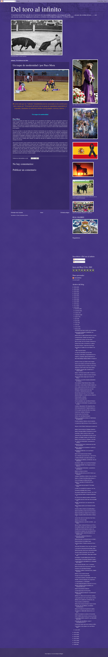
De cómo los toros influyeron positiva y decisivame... (85, 497)
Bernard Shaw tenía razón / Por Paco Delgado (84, 392)
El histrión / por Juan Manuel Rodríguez (83, 568)
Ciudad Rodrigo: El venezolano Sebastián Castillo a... (86, 559)
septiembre (77, 314)
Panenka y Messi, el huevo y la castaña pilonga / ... (85, 508)
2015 (75, 632)
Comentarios (77, 261)
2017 (75, 305)
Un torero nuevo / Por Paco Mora (82, 414)
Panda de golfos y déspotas (80, 396)
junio (76, 320)
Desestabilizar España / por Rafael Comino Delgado (85, 527)
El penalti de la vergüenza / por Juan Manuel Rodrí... (85, 531)
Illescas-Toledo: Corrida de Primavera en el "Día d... (85, 525)
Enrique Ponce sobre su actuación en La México (85, 343)
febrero (76, 328)
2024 (75, 291)
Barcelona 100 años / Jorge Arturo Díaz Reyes (84, 345)
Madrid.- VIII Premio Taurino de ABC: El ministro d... (85, 372)
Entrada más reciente (17, 212)
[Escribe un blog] (33, 158)
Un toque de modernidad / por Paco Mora (83, 352)
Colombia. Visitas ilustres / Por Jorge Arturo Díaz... (85, 406)
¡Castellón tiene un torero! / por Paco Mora (83, 339)
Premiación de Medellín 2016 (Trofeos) (83, 490)
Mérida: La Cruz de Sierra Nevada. (82, 573)
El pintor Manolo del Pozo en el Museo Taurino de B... (86, 365)
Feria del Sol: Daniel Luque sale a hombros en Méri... (85, 624)
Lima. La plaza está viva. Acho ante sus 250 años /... (85, 386)
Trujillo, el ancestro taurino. (80, 350)
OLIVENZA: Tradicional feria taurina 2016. (83, 390)
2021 (75, 297)
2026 (75, 287)
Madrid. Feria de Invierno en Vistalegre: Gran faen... (85, 439)
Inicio (41, 212)
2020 (75, 299)
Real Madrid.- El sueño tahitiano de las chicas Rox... (85, 557)
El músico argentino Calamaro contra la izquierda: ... (85, 421)
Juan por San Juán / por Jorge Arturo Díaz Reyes (85, 517)
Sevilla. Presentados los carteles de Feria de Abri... (85, 614)
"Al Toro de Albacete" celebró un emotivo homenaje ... (86, 374)
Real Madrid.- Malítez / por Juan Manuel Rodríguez (85, 462)
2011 (75, 640)
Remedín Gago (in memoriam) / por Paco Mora (84, 552)
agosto (76, 316)
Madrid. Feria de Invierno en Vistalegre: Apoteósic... (85, 429)
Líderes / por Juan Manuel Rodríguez (82, 416)
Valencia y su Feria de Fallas (81, 519)
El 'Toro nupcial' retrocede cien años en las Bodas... (85, 410)
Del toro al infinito (36, 8)
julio (76, 318)
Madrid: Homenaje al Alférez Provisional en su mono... (86, 431)
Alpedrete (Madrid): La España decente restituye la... (85, 394)
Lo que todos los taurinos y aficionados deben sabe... (86, 577)
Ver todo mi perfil (76, 279)
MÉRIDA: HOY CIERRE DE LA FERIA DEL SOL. (85, 599)
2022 (75, 295)
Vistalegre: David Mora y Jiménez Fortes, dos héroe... (86, 476)
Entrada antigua (65, 212)
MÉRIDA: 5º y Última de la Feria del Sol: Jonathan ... (85, 595)
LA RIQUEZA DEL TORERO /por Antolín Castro (84, 337)
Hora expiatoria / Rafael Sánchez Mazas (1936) (84, 382)
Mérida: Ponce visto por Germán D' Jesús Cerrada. (85, 603)
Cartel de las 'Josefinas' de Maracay (82, 412)
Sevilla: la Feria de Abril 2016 (81, 398)
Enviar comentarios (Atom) (22, 215)
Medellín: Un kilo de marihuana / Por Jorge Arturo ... (85, 579)
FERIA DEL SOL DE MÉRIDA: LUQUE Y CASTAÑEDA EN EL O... (83, 622)
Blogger (61, 653)
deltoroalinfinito (77, 277)
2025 (75, 289)
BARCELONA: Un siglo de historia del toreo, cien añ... (86, 335)
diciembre (77, 308)
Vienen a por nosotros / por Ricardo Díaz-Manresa (85, 363)
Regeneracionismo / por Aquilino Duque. (83, 541)
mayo (76, 322)
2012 (75, 638)
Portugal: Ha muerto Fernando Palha (82, 575)
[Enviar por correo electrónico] (31, 158)
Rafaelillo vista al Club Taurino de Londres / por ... (85, 529)
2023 (75, 293)
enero (76, 629)
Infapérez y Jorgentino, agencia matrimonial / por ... (85, 356)
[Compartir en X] (35, 158)
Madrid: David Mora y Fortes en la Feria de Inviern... (85, 510)
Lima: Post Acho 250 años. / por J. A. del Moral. (84, 564)
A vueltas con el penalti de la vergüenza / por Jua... (85, 488)
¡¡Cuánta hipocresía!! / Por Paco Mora (83, 590)
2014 (75, 634)
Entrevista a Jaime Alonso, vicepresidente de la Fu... (85, 354)
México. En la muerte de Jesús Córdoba (83, 453)
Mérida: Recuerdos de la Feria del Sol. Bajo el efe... (85, 566)
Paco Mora (16, 119)
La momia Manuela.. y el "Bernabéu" (82, 581)
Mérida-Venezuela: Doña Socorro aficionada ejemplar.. (86, 550)
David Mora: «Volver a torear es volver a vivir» (84, 433)
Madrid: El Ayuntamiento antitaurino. (82, 588)
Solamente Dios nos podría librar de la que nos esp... (86, 435)
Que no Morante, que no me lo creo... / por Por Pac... (86, 455)
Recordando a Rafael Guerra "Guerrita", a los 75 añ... (86, 492)
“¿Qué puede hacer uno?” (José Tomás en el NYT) (85, 597)
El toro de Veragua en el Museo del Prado (83, 480)
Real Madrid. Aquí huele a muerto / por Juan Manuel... (86, 330)
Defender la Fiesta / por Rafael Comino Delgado (84, 361)
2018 (75, 303)
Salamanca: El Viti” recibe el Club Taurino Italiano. (85, 367)
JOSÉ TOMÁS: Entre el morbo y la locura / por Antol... (86, 616)
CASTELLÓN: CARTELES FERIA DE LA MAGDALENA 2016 (83, 537)
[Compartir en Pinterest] (38, 158)
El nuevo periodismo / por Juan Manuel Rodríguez (85, 400)
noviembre (77, 310)
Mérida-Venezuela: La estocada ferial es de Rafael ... (85, 539)
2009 (75, 644)
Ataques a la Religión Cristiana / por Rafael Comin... (85, 437)
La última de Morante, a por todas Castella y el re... (85, 457)
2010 (75, 642)
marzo (76, 326)
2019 (75, 301)
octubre (76, 312)
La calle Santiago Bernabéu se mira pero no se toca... (86, 583)
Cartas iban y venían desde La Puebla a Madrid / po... (86, 384)
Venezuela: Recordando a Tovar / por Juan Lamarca (85, 546)
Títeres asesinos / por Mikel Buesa (82, 601)
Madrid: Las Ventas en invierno (81, 471)
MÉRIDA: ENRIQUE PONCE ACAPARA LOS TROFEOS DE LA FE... (84, 586)
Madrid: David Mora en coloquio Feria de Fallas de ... (85, 512)
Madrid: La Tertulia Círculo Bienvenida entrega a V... (85, 478)
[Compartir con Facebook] (36, 158)
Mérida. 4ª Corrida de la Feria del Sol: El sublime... (85, 608)
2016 (75, 307)
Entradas (76, 259)
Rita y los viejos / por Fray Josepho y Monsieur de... (85, 341)
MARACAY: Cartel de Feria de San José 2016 (84, 389)
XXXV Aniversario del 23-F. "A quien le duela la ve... (85, 408)
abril (76, 324)
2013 (75, 636)
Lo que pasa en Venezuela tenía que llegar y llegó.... (85, 548)
